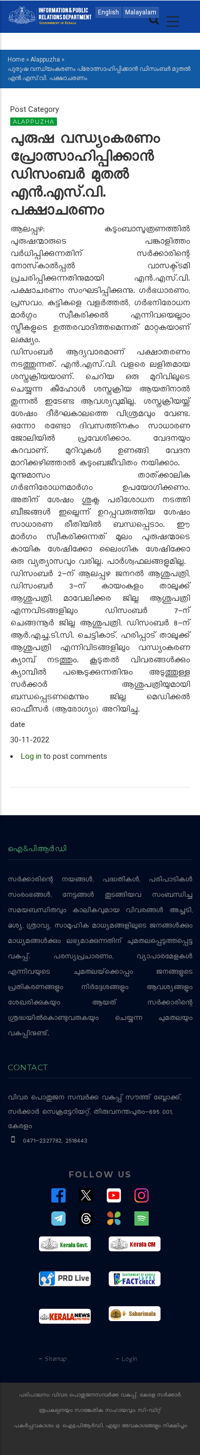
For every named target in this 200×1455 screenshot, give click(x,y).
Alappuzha (45, 59)
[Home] (50, 14)
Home (16, 59)
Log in (31, 756)
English (108, 12)
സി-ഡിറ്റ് (149, 1411)
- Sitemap (52, 1359)
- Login (125, 1359)
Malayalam (140, 12)
